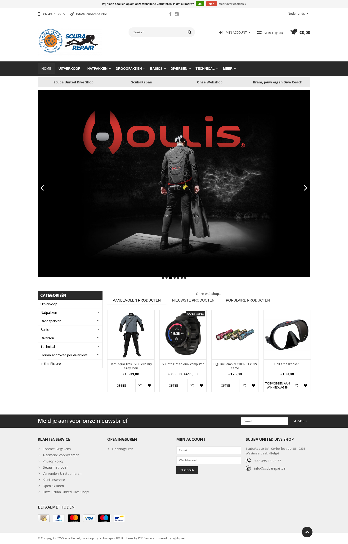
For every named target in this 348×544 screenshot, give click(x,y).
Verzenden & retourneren (62, 473)
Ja (200, 4)
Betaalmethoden (55, 467)
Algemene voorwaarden (61, 455)
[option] (131, 353)
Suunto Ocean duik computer (183, 364)
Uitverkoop (69, 68)
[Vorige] (42, 188)
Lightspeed (179, 538)
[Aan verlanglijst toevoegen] (149, 385)
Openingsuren (53, 486)
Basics (156, 68)
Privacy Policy (53, 461)
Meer (227, 68)
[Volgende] (306, 188)
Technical (205, 68)
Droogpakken (129, 68)
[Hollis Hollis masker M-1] (287, 334)
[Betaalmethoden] (44, 518)
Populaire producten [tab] (248, 300)
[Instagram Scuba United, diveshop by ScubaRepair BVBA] (176, 14)
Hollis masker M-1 (287, 364)
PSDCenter (145, 538)
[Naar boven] (307, 532)
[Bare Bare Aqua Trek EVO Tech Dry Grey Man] (130, 334)
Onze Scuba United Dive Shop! (66, 492)
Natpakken (97, 68)
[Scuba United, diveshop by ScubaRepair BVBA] (70, 41)
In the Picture (50, 363)
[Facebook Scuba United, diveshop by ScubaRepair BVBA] (170, 14)
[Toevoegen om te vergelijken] (140, 385)
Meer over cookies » (232, 4)
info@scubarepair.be (270, 468)
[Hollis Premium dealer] (174, 183)
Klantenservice (54, 479)
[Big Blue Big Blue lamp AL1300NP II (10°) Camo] (235, 334)
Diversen (179, 68)
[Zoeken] (190, 32)
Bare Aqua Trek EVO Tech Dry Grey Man (131, 366)
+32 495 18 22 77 (267, 460)
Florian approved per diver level (64, 355)
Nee (211, 4)
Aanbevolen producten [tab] (137, 300)
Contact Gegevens (57, 449)
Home (46, 68)
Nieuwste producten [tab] (193, 300)
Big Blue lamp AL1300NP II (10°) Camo (235, 366)
